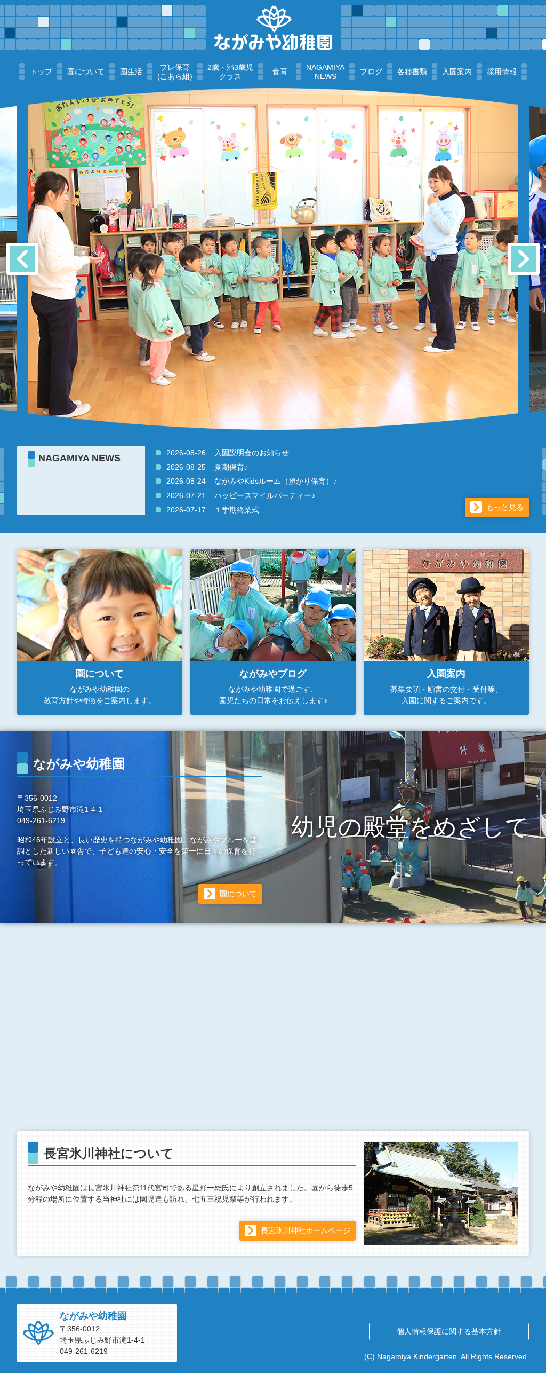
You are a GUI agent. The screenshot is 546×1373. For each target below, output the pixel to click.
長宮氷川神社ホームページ (305, 1230)
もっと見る (505, 507)
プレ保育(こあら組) (174, 72)
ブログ (371, 71)
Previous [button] (22, 259)
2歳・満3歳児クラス (230, 72)
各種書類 (412, 71)
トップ (41, 71)
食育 (279, 71)
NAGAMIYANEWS (325, 72)
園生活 (131, 71)
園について (86, 71)
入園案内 (457, 71)
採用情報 (502, 71)
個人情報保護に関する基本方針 (449, 1331)
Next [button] (524, 259)
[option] (273, 259)
